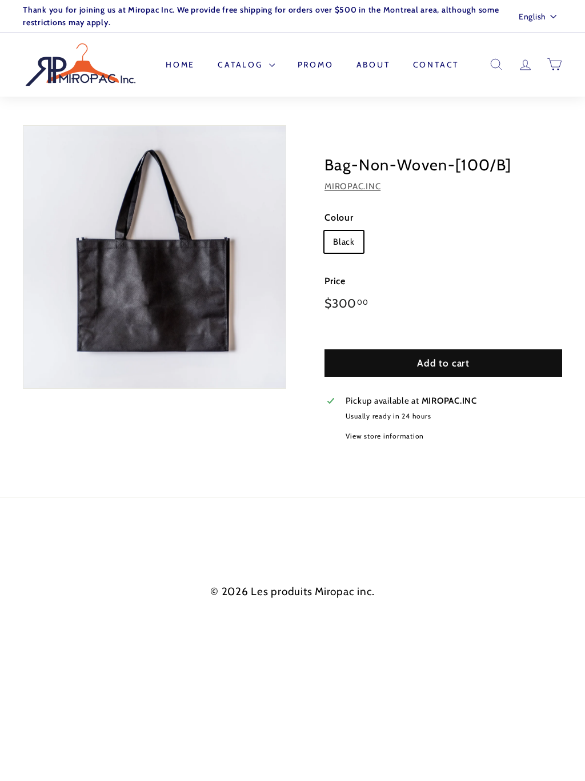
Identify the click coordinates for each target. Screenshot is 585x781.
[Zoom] (154, 257)
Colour (339, 217)
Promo (316, 64)
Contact (436, 64)
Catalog (242, 64)
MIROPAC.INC (352, 186)
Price (335, 281)
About (373, 64)
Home (180, 64)
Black (344, 242)
